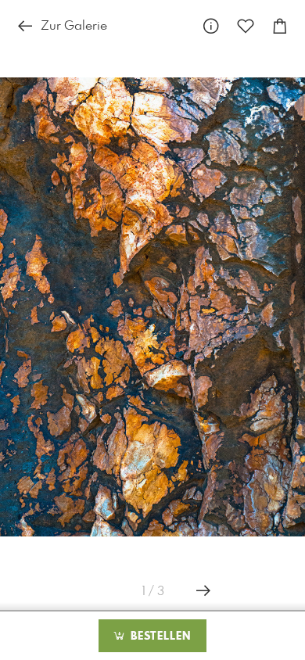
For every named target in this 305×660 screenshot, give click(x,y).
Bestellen (159, 636)
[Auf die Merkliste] (245, 27)
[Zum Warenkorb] (280, 27)
